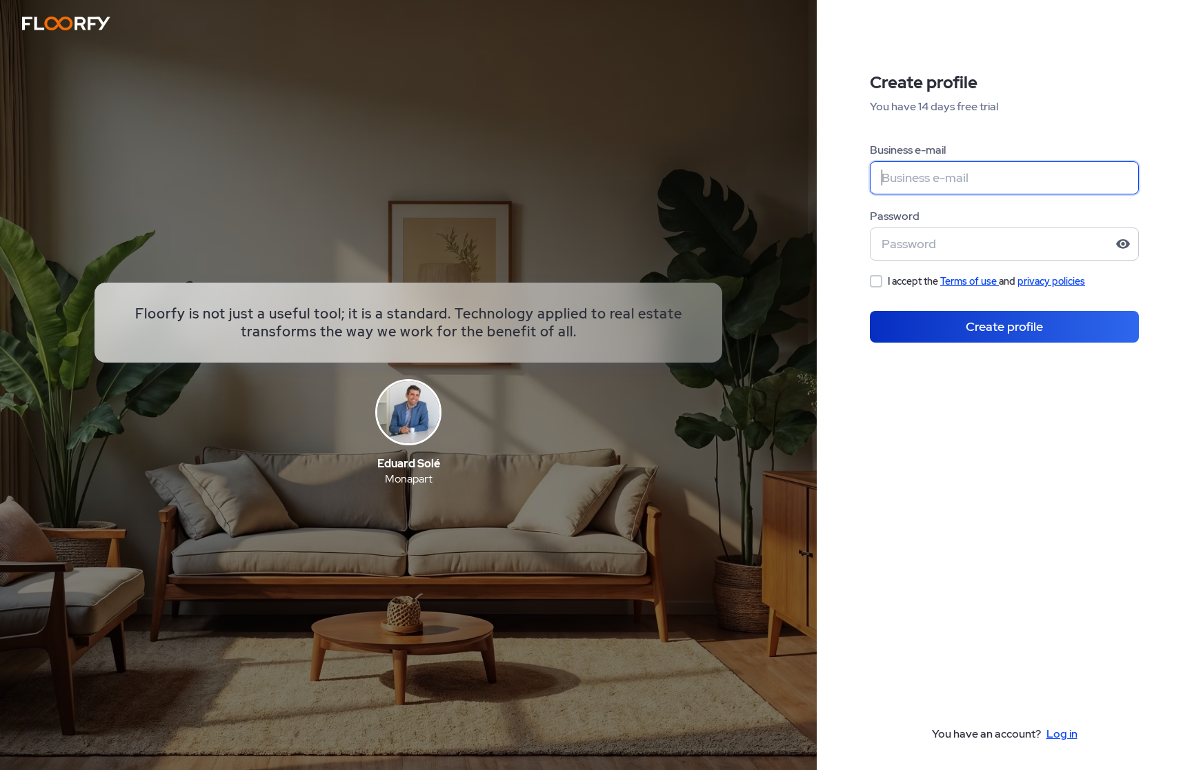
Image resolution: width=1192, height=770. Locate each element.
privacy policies (1051, 281)
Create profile (1004, 326)
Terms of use (969, 281)
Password (895, 216)
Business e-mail (908, 150)
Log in (1061, 734)
